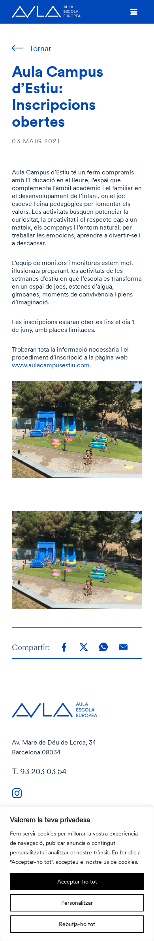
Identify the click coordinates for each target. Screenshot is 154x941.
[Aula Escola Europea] (46, 12)
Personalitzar (77, 902)
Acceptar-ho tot (77, 881)
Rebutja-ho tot (77, 924)
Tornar (40, 48)
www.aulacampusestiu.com (51, 365)
